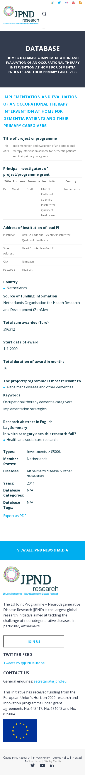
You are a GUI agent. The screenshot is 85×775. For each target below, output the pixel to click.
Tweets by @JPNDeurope (24, 663)
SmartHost (34, 761)
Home (11, 58)
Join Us (33, 641)
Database (28, 58)
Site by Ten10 (52, 761)
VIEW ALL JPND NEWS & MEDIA (42, 550)
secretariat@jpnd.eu (50, 681)
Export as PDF (14, 515)
